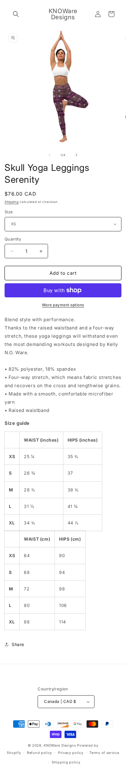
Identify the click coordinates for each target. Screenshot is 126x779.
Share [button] (18, 644)
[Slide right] (76, 155)
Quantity (13, 239)
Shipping (12, 202)
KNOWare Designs (60, 745)
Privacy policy (70, 753)
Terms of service (104, 753)
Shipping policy (66, 762)
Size (9, 211)
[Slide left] (49, 155)
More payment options (63, 305)
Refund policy (39, 753)
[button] (16, 14)
